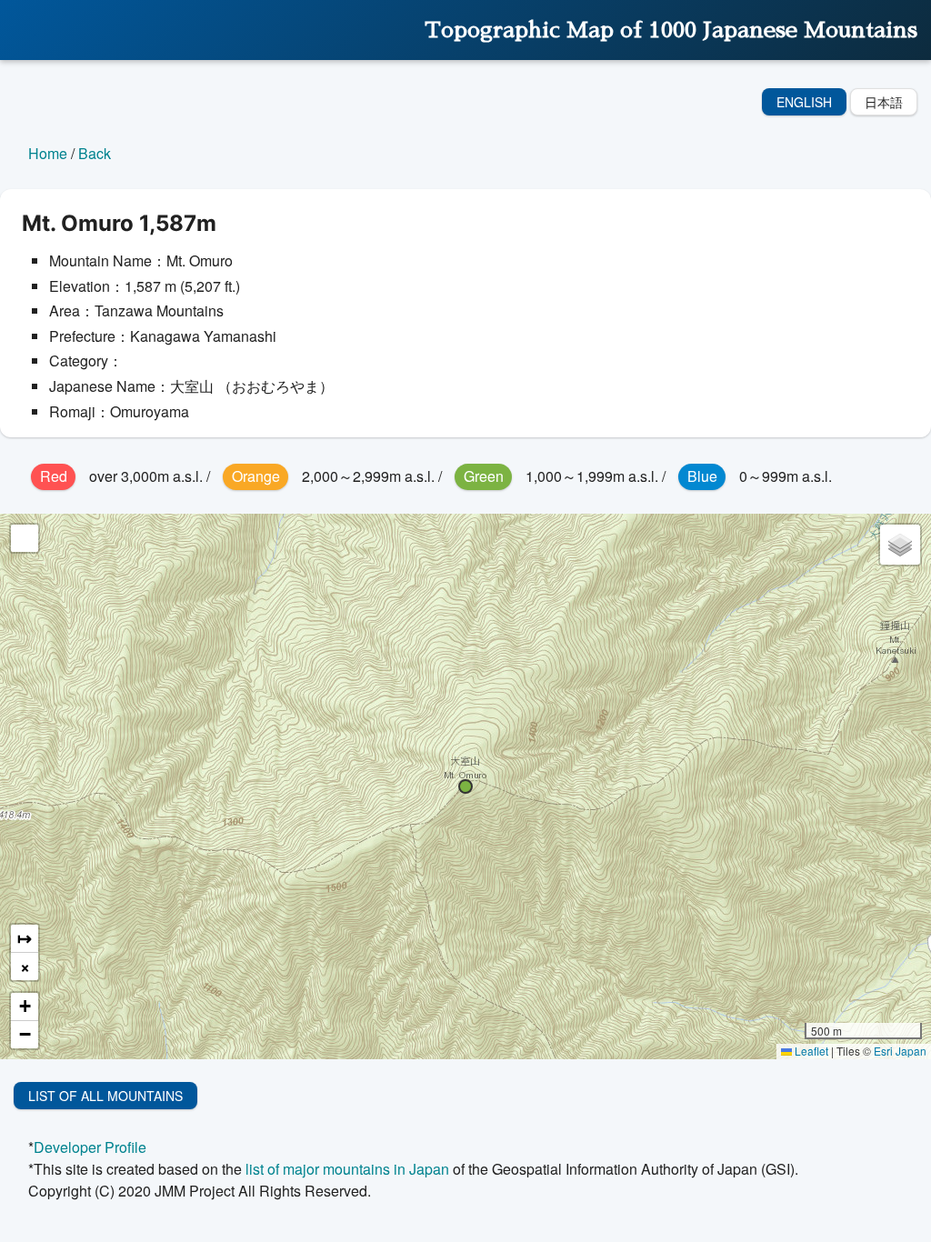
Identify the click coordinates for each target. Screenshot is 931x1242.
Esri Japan (900, 1050)
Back (94, 153)
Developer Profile (90, 1147)
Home (47, 153)
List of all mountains (105, 1096)
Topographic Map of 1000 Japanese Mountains (671, 30)
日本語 (884, 102)
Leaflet (810, 1050)
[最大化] (24, 538)
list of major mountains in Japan (347, 1168)
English (804, 102)
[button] (465, 786)
